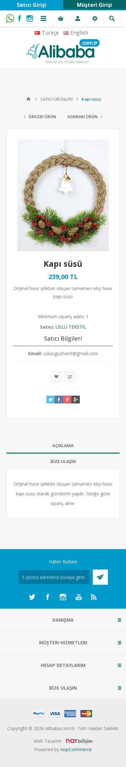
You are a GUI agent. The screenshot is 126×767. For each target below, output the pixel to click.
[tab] (63, 446)
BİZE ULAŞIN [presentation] (63, 461)
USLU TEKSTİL (71, 327)
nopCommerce (76, 749)
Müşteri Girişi (94, 4)
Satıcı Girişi (31, 4)
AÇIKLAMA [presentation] (63, 445)
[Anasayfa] (28, 99)
